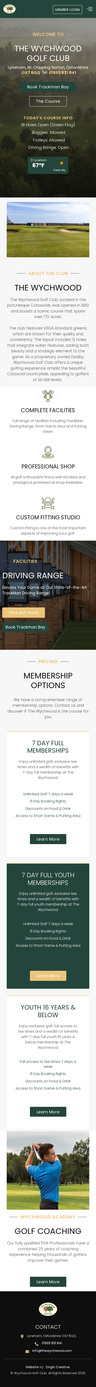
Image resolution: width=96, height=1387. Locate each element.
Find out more (23, 612)
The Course (48, 101)
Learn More (48, 839)
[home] (9, 8)
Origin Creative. (58, 1367)
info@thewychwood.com (52, 1351)
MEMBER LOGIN (67, 9)
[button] (70, 9)
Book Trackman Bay (48, 87)
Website (32, 1367)
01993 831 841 (52, 1343)
